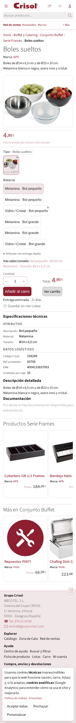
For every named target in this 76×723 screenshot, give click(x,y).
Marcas (42, 25)
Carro (47, 656)
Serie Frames (12, 40)
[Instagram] (71, 590)
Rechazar (40, 706)
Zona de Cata (28, 638)
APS (16, 57)
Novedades (29, 25)
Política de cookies (15, 698)
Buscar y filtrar (40, 651)
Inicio (7, 35)
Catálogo (10, 638)
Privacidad (35, 698)
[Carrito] (60, 6)
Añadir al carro (17, 291)
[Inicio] (26, 6)
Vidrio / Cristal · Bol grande (25, 244)
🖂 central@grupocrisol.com (24, 626)
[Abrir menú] (6, 6)
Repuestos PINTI (17, 561)
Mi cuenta (60, 656)
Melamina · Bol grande (22, 222)
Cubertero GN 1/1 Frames (24, 476)
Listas (50, 6)
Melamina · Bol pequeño (23, 188)
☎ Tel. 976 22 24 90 (18, 621)
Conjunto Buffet (51, 35)
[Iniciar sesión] (70, 6)
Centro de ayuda (16, 651)
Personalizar (16, 714)
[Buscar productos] (70, 15)
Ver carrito (52, 291)
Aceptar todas (17, 706)
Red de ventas (12, 25)
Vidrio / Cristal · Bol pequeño (26, 211)
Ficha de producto (17, 656)
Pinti (16, 567)
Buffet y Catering (26, 35)
